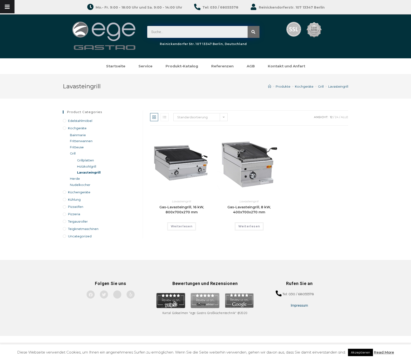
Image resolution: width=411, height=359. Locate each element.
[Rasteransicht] (154, 117)
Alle (344, 117)
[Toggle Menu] (7, 6)
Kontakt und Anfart (286, 66)
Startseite (115, 66)
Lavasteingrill (181, 201)
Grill (73, 153)
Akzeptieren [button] (360, 352)
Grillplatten (85, 160)
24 (336, 117)
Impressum (299, 305)
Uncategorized (80, 236)
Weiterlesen (181, 226)
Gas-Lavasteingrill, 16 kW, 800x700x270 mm (181, 209)
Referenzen (222, 66)
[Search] (253, 32)
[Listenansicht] (165, 117)
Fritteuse (77, 147)
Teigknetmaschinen (83, 229)
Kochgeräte (77, 128)
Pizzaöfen (75, 207)
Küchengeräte (79, 192)
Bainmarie (78, 135)
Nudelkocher (80, 185)
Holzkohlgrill (86, 166)
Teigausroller (78, 221)
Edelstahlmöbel (80, 121)
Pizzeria (74, 214)
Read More (384, 352)
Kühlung (74, 199)
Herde (75, 178)
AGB (251, 66)
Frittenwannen (81, 141)
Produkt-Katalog (182, 66)
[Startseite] (269, 86)
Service (145, 66)
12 (331, 117)
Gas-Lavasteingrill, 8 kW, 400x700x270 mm (249, 209)
